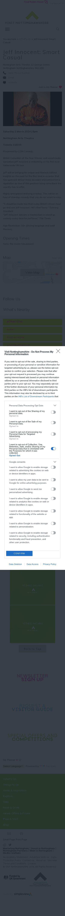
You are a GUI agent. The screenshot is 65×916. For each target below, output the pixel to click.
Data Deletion (15, 564)
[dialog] (32, 458)
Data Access (32, 564)
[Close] (59, 352)
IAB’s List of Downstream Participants (36, 396)
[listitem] (32, 405)
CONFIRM (19, 553)
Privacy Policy (49, 564)
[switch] (53, 412)
